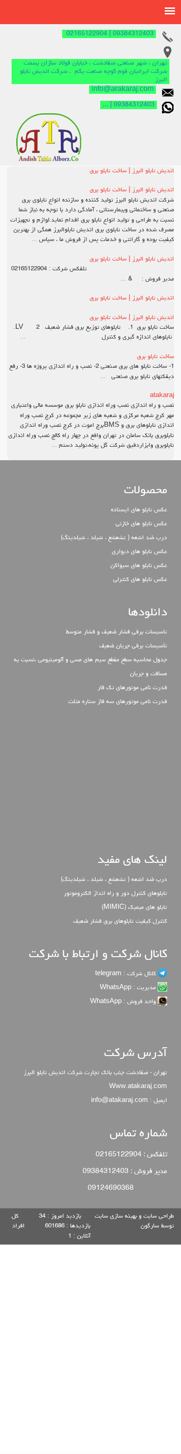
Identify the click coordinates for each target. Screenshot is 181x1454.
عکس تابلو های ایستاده (139, 510)
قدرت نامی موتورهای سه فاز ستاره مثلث (117, 701)
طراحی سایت (158, 1216)
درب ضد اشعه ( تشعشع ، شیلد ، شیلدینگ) (114, 538)
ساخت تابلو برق (155, 356)
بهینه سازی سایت (117, 1216)
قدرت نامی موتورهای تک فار (132, 688)
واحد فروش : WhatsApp (124, 1001)
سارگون (151, 1226)
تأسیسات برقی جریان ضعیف (133, 646)
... (34, 239)
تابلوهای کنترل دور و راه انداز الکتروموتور (115, 893)
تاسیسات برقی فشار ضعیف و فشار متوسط (116, 632)
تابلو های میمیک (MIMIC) (134, 907)
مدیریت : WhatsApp (129, 988)
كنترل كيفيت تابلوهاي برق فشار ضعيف (120, 921)
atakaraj (162, 395)
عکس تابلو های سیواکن (138, 565)
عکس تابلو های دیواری (139, 551)
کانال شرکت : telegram (126, 974)
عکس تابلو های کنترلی (140, 579)
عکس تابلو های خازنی (141, 524)
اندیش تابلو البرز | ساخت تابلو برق (132, 171)
